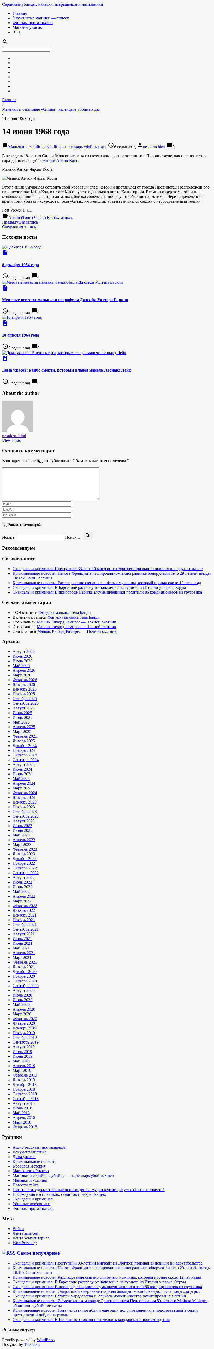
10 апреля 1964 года (20, 335)
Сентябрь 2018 (26, 1098)
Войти (18, 1228)
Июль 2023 (22, 825)
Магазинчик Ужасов (31, 1171)
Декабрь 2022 (25, 858)
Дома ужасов (24, 1156)
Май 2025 (21, 722)
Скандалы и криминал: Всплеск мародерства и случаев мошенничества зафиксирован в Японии (99, 1296)
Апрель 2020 (24, 1009)
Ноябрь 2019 (24, 1033)
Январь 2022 (24, 910)
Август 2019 (24, 1047)
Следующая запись (19, 227)
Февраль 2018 (25, 1127)
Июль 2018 (22, 1108)
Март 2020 (22, 1014)
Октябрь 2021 (25, 924)
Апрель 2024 (24, 783)
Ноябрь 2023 (24, 807)
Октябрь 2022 (25, 868)
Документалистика (29, 1152)
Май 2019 (21, 1061)
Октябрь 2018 (25, 1094)
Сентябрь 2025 (26, 703)
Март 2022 (22, 901)
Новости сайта (26, 1185)
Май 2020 (21, 1004)
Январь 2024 (24, 797)
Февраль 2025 (25, 736)
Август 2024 (24, 764)
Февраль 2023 (25, 849)
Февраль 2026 (25, 680)
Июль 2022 (22, 882)
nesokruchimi (154, 147)
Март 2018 (22, 1122)
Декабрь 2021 (25, 915)
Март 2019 (22, 1070)
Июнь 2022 (22, 887)
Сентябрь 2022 (26, 872)
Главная (20, 13)
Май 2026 (21, 665)
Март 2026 (22, 675)
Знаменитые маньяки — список (41, 18)
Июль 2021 (22, 938)
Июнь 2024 (22, 774)
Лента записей (25, 1233)
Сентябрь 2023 (26, 816)
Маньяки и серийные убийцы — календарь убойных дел (63, 1175)
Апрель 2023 (24, 840)
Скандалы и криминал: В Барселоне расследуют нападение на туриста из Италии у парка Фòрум (99, 587)
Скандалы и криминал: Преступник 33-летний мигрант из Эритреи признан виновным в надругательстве (108, 568)
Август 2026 (24, 651)
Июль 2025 (22, 712)
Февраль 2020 (25, 1018)
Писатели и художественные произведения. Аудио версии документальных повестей (89, 1189)
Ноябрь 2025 (24, 694)
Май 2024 (21, 778)
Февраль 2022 (25, 905)
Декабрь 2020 (25, 971)
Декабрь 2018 (25, 1084)
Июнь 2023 (22, 830)
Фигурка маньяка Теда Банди (65, 612)
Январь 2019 (24, 1080)
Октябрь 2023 (25, 811)
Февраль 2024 (25, 792)
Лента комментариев (31, 1238)
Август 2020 (24, 990)
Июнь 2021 (22, 943)
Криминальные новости (34, 1161)
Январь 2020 (24, 1023)
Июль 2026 (22, 656)
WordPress (46, 1339)
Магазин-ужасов (27, 27)
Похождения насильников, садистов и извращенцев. (59, 1194)
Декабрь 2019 (25, 1028)
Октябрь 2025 (25, 698)
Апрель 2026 (24, 670)
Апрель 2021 (24, 952)
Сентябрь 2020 (26, 985)
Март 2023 (22, 844)
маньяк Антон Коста (61, 160)
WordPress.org (25, 1242)
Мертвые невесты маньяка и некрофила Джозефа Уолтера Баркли (65, 300)
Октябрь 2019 (25, 1037)
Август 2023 (24, 821)
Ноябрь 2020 (24, 976)
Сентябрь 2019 (26, 1042)
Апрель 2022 (24, 896)
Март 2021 (22, 957)
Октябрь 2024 (25, 755)
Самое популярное (38, 1253)
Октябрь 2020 (25, 981)
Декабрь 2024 (25, 745)
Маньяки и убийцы (30, 1180)
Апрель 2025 (24, 727)
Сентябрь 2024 (26, 760)
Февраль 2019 (25, 1075)
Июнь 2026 (22, 661)
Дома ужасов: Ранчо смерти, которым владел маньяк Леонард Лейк (66, 370)
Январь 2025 (24, 741)
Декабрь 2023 (25, 802)
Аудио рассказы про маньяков (39, 1147)
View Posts (11, 440)
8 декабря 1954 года (20, 265)
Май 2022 (21, 891)
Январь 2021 (24, 967)
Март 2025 (22, 731)
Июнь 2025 (22, 717)
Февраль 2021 (25, 962)
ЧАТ (17, 32)
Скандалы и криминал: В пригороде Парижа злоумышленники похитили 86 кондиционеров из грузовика (107, 592)
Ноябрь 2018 (24, 1089)
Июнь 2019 (22, 1056)
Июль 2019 (22, 1051)
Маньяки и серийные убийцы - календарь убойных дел (51, 109)
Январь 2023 (24, 854)
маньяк (66, 217)
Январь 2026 (24, 684)
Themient (32, 1344)
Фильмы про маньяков (33, 22)
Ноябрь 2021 (24, 920)
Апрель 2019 (24, 1065)
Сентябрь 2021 (26, 929)
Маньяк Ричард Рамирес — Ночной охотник (76, 622)
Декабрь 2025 (25, 689)
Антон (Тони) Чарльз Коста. (33, 217)
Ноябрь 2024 (24, 750)
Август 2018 (24, 1103)
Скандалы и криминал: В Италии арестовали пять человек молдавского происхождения (91, 1319)
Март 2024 (22, 788)
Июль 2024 (22, 769)
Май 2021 (21, 948)
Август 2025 (24, 708)
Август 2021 (24, 934)
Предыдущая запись (20, 222)
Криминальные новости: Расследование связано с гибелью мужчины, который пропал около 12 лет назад (107, 582)
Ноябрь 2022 (24, 863)
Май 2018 (21, 1113)
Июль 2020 (22, 995)
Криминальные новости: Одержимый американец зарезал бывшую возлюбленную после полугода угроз (106, 1291)
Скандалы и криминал (33, 1199)
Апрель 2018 (24, 1117)
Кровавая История (29, 1166)
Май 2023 (21, 835)
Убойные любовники (31, 1204)
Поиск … (73, 537)
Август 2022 (24, 877)
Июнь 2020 (22, 1000)
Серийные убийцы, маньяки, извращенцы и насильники (52, 4)
